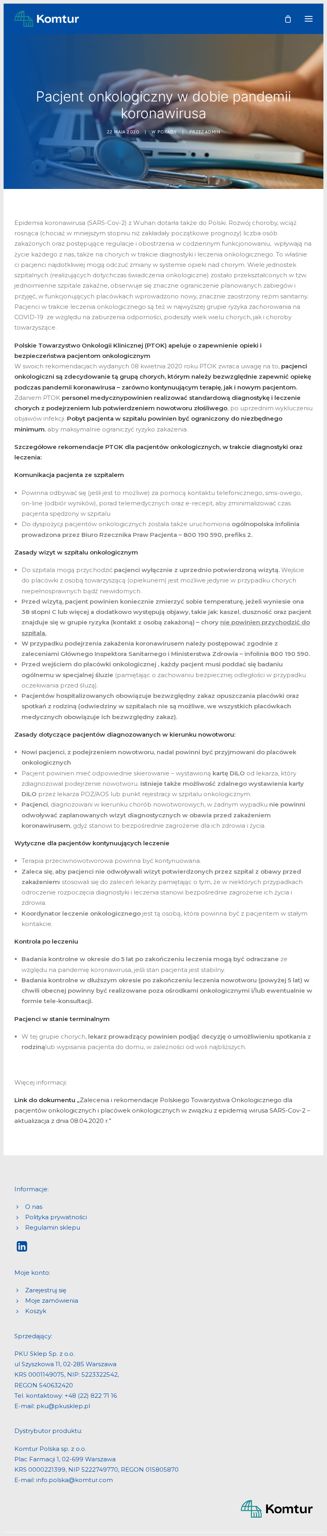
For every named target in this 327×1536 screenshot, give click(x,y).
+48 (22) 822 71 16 (91, 1395)
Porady (167, 132)
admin (212, 132)
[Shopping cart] (284, 18)
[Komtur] (46, 19)
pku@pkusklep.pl (63, 1406)
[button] (308, 19)
